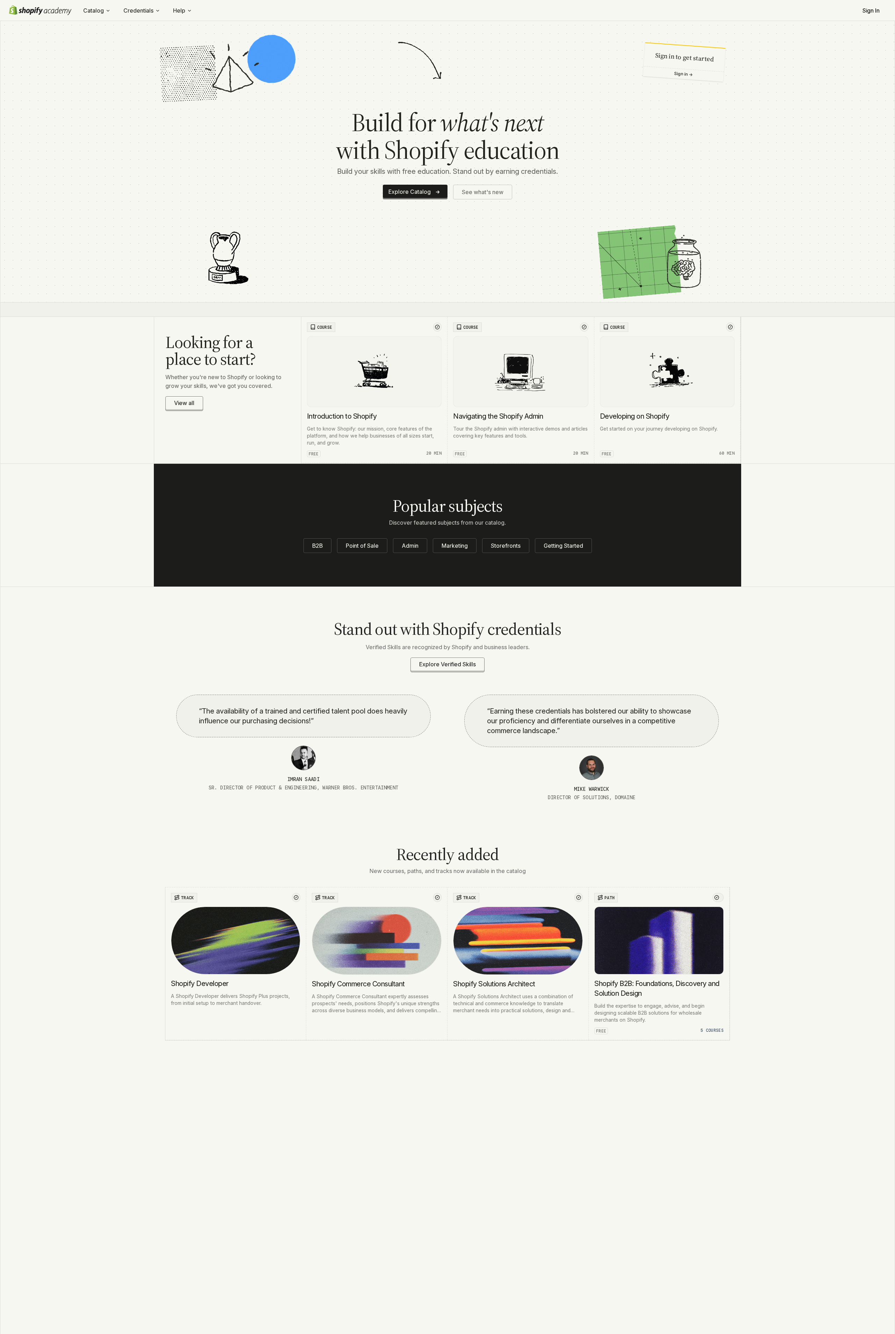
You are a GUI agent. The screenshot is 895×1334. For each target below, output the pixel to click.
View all (184, 402)
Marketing (455, 545)
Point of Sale (362, 545)
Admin (410, 545)
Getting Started (563, 545)
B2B (317, 545)
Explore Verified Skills (447, 664)
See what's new (482, 192)
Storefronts (506, 545)
